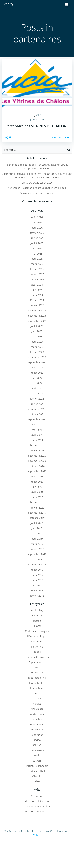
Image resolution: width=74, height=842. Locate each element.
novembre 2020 (37, 460)
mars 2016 (37, 580)
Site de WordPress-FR (37, 811)
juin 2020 (37, 486)
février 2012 (37, 595)
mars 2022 (37, 393)
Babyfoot (37, 615)
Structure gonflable (37, 765)
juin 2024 (37, 289)
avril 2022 (37, 388)
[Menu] (67, 5)
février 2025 (37, 269)
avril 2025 (37, 258)
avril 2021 (37, 435)
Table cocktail (37, 771)
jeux (37, 693)
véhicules (37, 776)
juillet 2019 (37, 523)
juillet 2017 (37, 569)
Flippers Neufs (37, 662)
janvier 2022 (37, 403)
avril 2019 (37, 538)
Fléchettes (37, 641)
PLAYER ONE (37, 724)
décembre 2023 (37, 310)
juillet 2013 (37, 590)
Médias (37, 703)
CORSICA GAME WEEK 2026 (37, 182)
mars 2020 (37, 497)
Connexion (37, 796)
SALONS (37, 745)
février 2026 (37, 232)
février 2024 (37, 300)
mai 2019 (37, 533)
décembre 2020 (37, 455)
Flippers (37, 651)
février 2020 (37, 502)
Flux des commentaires (37, 806)
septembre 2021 (37, 419)
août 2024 (37, 284)
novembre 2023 (37, 315)
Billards (37, 625)
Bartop (37, 620)
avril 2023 (37, 341)
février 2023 (37, 352)
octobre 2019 (37, 517)
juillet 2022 (37, 372)
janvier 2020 (37, 507)
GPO (38, 115)
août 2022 (37, 367)
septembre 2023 (37, 321)
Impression (37, 672)
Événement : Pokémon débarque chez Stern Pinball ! (37, 188)
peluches (37, 719)
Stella (37, 755)
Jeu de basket (37, 683)
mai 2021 (37, 429)
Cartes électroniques (37, 631)
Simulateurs (37, 750)
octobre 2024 (37, 279)
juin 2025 (37, 248)
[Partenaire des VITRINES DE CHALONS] (37, 84)
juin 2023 (37, 331)
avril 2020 (37, 491)
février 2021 (37, 445)
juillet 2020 (37, 481)
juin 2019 (37, 528)
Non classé (37, 708)
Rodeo (37, 740)
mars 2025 (37, 263)
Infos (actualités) (37, 677)
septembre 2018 (37, 554)
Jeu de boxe (37, 688)
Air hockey (37, 610)
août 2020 (37, 476)
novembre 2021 (37, 409)
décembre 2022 (37, 357)
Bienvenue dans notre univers (37, 193)
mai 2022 (37, 383)
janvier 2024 (37, 305)
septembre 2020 (37, 471)
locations (37, 698)
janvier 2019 (37, 549)
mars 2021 (37, 440)
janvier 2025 (37, 274)
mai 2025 (37, 253)
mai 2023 (37, 336)
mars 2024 (37, 295)
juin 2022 (37, 378)
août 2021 (37, 424)
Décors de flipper (37, 636)
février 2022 (37, 398)
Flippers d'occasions (37, 657)
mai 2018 (37, 559)
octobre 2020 (37, 466)
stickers (37, 760)
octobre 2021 (37, 414)
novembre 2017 (37, 564)
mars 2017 (37, 575)
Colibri (37, 835)
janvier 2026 (37, 237)
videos (37, 781)
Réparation (37, 734)
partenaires (37, 714)
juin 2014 (37, 585)
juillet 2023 (37, 326)
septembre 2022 (37, 362)
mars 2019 (37, 543)
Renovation (37, 729)
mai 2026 (37, 222)
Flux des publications (37, 801)
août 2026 (37, 217)
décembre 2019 (37, 512)
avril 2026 (37, 227)
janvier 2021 (37, 450)
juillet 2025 (37, 243)
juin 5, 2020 (37, 119)
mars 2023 (37, 347)
